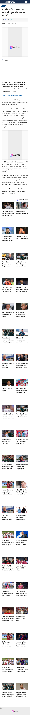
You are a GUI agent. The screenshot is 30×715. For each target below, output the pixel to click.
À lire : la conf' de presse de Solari (13, 95)
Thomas (3, 23)
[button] (3, 1)
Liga (3, 5)
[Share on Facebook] (6, 19)
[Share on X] (8, 19)
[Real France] (11, 1)
